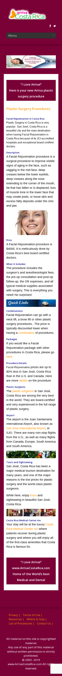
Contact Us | (45, 623)
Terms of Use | (32, 615)
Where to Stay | (37, 619)
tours (33, 495)
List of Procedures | (21, 623)
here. (9, 356)
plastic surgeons (23, 391)
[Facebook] (50, 26)
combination (26, 332)
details (23, 380)
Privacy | (14, 615)
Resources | (16, 619)
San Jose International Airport (25, 428)
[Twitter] (54, 26)
